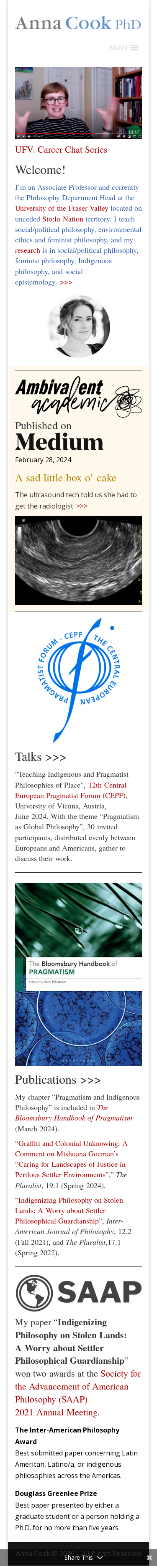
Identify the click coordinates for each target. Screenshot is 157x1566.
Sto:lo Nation (62, 219)
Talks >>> (41, 756)
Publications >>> (58, 1078)
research (27, 250)
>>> (66, 282)
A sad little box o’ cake (66, 477)
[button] (118, 47)
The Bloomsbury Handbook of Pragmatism (73, 1112)
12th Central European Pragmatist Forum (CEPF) (70, 790)
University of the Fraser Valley (63, 208)
